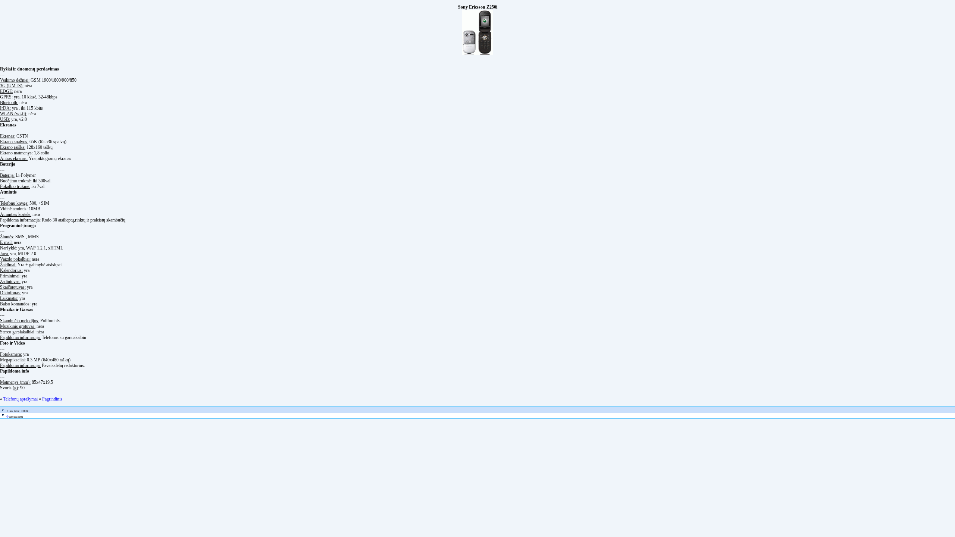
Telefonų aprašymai (20, 399)
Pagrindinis (52, 399)
